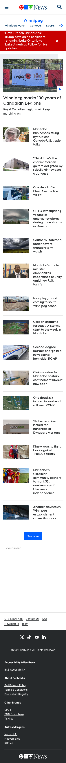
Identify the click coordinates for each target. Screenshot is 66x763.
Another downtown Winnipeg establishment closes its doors (47, 512)
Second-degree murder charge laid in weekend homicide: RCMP (47, 352)
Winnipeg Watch (14, 25)
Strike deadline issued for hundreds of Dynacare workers (46, 427)
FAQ (44, 618)
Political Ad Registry (16, 694)
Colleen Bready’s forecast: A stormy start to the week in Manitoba (47, 327)
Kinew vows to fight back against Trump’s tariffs (47, 450)
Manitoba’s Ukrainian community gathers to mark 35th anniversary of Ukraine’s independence (47, 481)
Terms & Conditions (15, 689)
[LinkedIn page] (44, 637)
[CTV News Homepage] (33, 7)
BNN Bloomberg (14, 714)
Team (25, 623)
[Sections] (6, 7)
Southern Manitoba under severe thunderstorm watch (47, 245)
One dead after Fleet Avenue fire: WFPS (46, 191)
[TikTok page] (29, 637)
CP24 (7, 709)
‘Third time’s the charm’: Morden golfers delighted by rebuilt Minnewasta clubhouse (47, 166)
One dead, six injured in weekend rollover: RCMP (47, 401)
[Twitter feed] (22, 637)
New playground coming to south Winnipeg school (45, 302)
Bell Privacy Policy (15, 685)
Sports (50, 25)
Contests (36, 25)
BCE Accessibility (14, 669)
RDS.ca (8, 743)
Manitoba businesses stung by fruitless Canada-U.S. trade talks (47, 136)
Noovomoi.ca (12, 738)
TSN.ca (8, 718)
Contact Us (32, 618)
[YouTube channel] (36, 637)
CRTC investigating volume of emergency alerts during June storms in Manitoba (47, 218)
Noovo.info (10, 734)
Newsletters (11, 623)
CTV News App (13, 618)
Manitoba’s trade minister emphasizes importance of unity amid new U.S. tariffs (47, 275)
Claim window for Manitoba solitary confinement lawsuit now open (48, 378)
